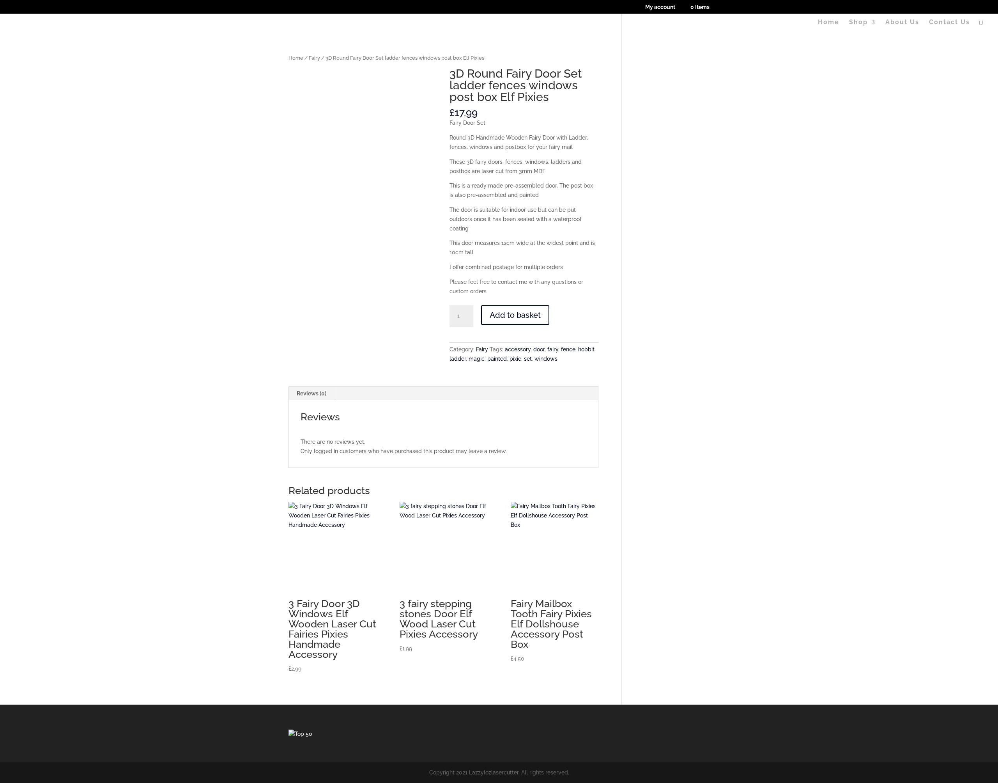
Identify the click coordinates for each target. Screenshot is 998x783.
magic (477, 359)
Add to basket (515, 315)
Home (828, 22)
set (528, 359)
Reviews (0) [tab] (311, 393)
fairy (552, 349)
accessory (518, 349)
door (539, 349)
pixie (515, 359)
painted (497, 359)
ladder (457, 359)
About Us (902, 22)
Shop (858, 22)
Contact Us (949, 22)
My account (660, 7)
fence (568, 349)
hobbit (586, 349)
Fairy (314, 58)
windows (545, 359)
